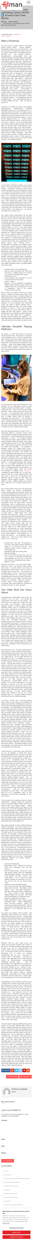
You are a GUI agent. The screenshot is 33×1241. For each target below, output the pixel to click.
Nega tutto (16, 1232)
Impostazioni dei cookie (16, 1228)
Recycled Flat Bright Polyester (11, 1197)
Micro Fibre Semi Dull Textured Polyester (13, 1204)
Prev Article (13, 1076)
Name (3, 1139)
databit (18, 34)
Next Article (24, 1076)
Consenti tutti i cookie (16, 1237)
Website (3, 1153)
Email (3, 1146)
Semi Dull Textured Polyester (10, 1186)
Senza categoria (13, 21)
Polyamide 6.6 (7, 1201)
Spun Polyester (7, 1174)
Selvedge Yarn (7, 1189)
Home (5, 21)
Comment (4, 1120)
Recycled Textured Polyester (10, 1193)
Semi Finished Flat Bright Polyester (12, 1182)
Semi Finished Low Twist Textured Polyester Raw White (17, 1178)
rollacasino (27, 470)
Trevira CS (6, 1171)
